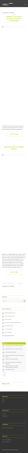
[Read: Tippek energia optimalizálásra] (3, 360)
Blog (14, 14)
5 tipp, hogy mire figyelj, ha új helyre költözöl (14, 345)
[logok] (14, 75)
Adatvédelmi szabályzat (6, 439)
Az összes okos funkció (8, 335)
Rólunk (3, 399)
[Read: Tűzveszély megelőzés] (3, 317)
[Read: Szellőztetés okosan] (3, 326)
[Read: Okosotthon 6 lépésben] (3, 370)
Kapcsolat (4, 413)
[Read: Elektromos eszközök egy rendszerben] (3, 323)
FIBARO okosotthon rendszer (7, 427)
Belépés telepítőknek (6, 441)
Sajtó (3, 402)
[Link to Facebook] (19, 451)
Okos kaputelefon (8, 332)
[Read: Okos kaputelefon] (3, 333)
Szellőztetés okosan (9, 325)
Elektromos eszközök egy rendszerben (13, 322)
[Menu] (25, 4)
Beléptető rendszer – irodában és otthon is (14, 348)
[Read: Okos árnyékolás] (3, 320)
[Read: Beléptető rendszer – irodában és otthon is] (3, 349)
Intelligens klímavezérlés (10, 312)
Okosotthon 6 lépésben (10, 369)
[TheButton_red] (14, 203)
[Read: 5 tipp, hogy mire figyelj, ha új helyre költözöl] (3, 346)
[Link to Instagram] (25, 451)
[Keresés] (22, 4)
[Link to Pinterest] (23, 451)
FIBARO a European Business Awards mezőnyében (14, 19)
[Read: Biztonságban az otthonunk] (3, 353)
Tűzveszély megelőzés (9, 316)
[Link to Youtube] (21, 451)
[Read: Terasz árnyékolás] (3, 330)
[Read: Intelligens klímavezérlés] (3, 313)
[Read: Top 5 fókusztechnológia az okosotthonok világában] (3, 363)
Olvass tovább (14, 134)
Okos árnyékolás (8, 319)
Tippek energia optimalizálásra (11, 359)
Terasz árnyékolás (8, 329)
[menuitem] (22, 4)
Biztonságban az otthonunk (10, 352)
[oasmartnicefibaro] (11, 4)
